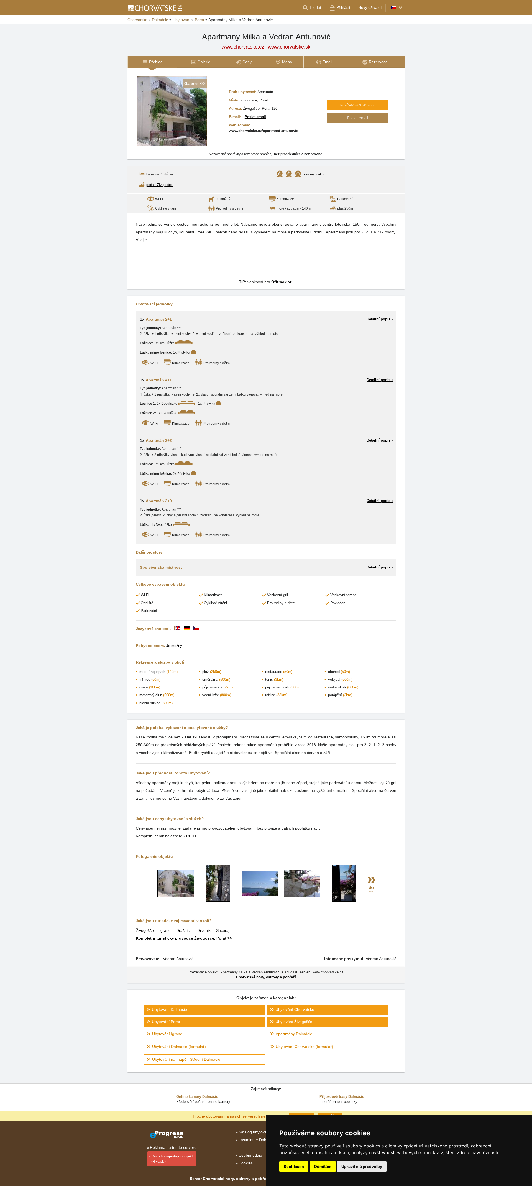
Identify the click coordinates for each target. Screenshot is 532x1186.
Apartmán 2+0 (159, 501)
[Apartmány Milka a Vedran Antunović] (175, 896)
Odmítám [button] (322, 1166)
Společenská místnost (161, 567)
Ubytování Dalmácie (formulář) (179, 1046)
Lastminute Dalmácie (257, 1139)
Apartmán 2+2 (159, 440)
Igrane (165, 930)
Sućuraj (222, 930)
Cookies (246, 1163)
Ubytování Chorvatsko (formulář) (304, 1046)
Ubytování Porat (166, 1021)
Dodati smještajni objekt (172, 1159)
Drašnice (184, 930)
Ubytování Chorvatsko (294, 1009)
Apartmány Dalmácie (294, 1034)
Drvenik (204, 930)
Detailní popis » (380, 319)
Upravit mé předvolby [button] (361, 1166)
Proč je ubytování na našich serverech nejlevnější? (237, 1116)
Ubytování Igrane (167, 1034)
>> (190, 836)
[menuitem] (152, 62)
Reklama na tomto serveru (173, 1147)
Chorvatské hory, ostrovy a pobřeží (266, 977)
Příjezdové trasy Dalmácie (341, 1097)
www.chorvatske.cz (243, 47)
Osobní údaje (250, 1155)
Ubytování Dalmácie (169, 1009)
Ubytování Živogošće (293, 1021)
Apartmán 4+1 (159, 380)
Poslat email (255, 117)
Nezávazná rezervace (357, 105)
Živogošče (145, 930)
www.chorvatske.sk (289, 47)
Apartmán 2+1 (159, 319)
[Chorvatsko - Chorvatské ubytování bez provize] (154, 8)
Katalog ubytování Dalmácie (263, 1132)
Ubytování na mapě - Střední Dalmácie (186, 1059)
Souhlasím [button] (294, 1166)
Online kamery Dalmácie (197, 1097)
